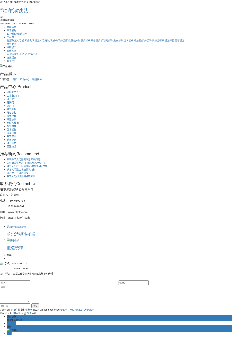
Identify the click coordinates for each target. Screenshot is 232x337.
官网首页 (11, 26)
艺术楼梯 (128, 40)
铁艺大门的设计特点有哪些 (21, 176)
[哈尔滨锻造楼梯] (16, 226)
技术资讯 (32, 54)
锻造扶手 (95, 40)
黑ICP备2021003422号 (82, 309)
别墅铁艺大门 (14, 40)
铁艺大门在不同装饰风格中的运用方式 (27, 166)
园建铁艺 (179, 40)
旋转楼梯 (118, 40)
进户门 (55, 40)
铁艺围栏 (65, 40)
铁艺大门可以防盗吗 (17, 172)
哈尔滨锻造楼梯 (21, 234)
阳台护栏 (75, 40)
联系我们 (11, 60)
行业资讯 (21, 54)
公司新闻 (11, 54)
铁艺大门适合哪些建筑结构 (21, 169)
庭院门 (48, 40)
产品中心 (11, 37)
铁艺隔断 (159, 40)
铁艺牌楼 (169, 40)
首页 (15, 79)
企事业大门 (28, 40)
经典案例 (11, 43)
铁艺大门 (39, 40)
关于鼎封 (11, 30)
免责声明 (32, 313)
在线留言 (11, 57)
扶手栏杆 (85, 40)
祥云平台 (18, 313)
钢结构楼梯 (107, 40)
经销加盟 (11, 47)
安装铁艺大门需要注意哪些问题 (23, 159)
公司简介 (11, 33)
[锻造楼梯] (13, 239)
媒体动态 (11, 50)
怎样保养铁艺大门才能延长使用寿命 (26, 162)
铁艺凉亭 (149, 40)
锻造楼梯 (138, 40)
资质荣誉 (21, 33)
